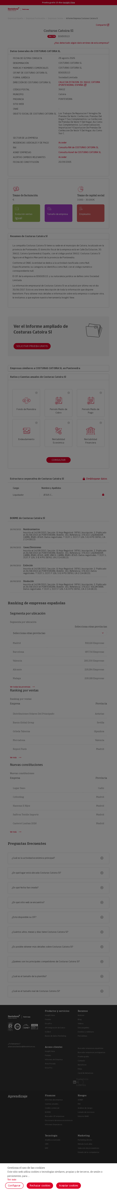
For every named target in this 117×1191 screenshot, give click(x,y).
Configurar (14, 1185)
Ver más (11, 1179)
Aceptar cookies (68, 1185)
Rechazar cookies (40, 1185)
